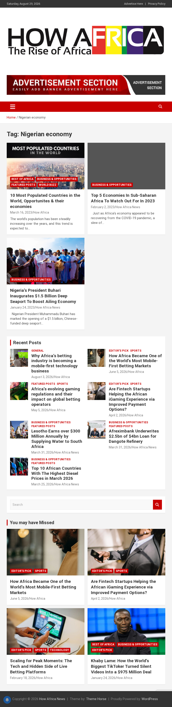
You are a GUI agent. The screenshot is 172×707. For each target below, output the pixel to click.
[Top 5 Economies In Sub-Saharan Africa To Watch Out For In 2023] (126, 166)
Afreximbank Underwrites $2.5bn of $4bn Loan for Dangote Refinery (134, 436)
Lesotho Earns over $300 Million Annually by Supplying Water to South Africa (56, 438)
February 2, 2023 (102, 207)
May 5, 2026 (39, 410)
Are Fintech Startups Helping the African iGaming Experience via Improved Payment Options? (132, 399)
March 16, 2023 (21, 212)
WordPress (150, 699)
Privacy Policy (156, 3)
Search (157, 505)
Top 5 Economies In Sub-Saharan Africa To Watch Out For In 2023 (123, 198)
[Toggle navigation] (13, 107)
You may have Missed (32, 522)
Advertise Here (133, 3)
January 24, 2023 (22, 307)
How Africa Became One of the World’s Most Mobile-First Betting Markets (135, 361)
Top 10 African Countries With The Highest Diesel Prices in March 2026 (56, 473)
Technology (59, 650)
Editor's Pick (119, 350)
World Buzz (47, 184)
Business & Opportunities (56, 179)
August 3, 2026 (42, 377)
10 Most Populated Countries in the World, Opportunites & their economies (45, 201)
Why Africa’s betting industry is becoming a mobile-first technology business (54, 363)
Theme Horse (96, 699)
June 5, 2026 (118, 372)
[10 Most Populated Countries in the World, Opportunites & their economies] (45, 166)
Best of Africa (22, 179)
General (37, 350)
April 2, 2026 (117, 415)
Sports (135, 350)
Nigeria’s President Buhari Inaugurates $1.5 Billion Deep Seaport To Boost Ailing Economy (43, 296)
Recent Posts (27, 342)
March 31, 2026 (42, 452)
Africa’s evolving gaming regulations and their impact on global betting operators (55, 396)
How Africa (41, 212)
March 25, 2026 (42, 484)
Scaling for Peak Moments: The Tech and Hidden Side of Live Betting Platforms (41, 666)
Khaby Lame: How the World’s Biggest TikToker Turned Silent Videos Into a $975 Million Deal (121, 666)
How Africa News (128, 207)
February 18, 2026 (22, 678)
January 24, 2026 (103, 678)
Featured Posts (23, 184)
